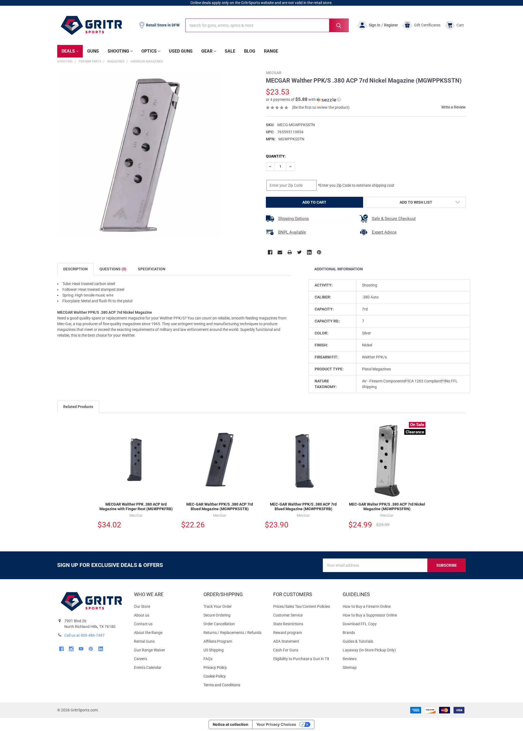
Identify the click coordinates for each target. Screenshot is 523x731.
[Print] (289, 252)
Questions (112, 269)
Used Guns (181, 51)
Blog (249, 51)
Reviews (350, 659)
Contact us (143, 624)
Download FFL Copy (360, 624)
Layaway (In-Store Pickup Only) (369, 650)
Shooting (118, 51)
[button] (303, 99)
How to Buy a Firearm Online (367, 606)
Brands (349, 632)
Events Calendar (148, 667)
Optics (149, 51)
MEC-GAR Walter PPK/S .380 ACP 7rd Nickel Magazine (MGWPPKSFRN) (387, 506)
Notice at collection (230, 724)
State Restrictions (288, 624)
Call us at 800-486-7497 (84, 635)
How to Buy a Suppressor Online (370, 615)
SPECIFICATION (151, 269)
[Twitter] (299, 252)
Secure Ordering (216, 615)
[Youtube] (81, 649)
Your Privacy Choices (276, 724)
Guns (93, 51)
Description (75, 269)
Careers (140, 659)
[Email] (280, 252)
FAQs (207, 659)
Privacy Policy (233, 667)
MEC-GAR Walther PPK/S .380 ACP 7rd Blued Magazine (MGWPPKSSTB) (219, 506)
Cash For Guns (285, 650)
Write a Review (453, 107)
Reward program (287, 632)
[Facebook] (270, 252)
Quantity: (276, 156)
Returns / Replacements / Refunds (232, 632)
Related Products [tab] (78, 406)
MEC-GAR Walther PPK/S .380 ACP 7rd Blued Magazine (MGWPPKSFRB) (303, 506)
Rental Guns (144, 641)
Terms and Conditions (233, 685)
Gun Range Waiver (149, 650)
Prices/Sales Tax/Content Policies (301, 606)
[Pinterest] (319, 252)
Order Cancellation (219, 624)
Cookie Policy (233, 676)
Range (271, 51)
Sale (230, 51)
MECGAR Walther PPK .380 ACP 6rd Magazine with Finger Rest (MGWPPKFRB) (136, 506)
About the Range (148, 632)
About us (141, 615)
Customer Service (288, 615)
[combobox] (267, 25)
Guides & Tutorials (358, 641)
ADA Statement (286, 641)
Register (391, 25)
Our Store (142, 606)
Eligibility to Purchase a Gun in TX (301, 659)
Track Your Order (217, 606)
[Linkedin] (309, 252)
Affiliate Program (217, 641)
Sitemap (350, 667)
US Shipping (213, 650)
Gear (206, 51)
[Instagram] (71, 649)
